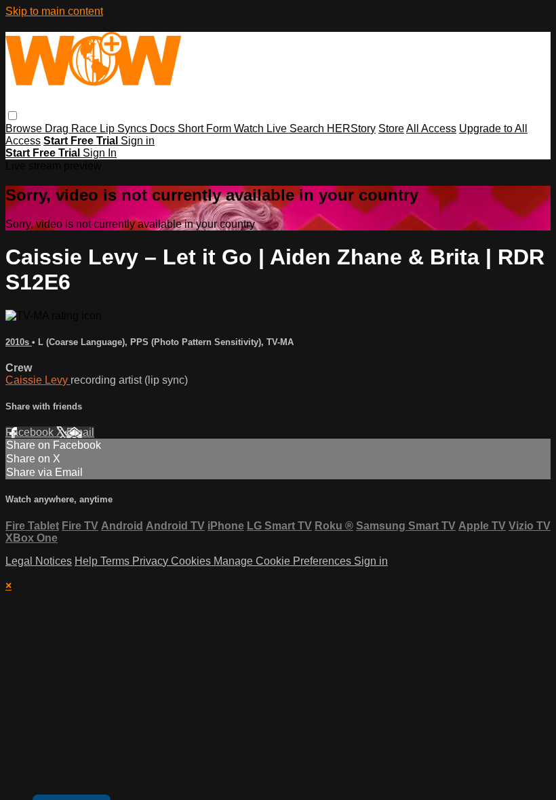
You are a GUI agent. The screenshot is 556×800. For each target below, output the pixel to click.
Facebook (30, 432)
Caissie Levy (38, 380)
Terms (116, 561)
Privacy (151, 561)
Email (80, 432)
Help (87, 561)
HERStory (351, 128)
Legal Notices (38, 561)
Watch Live (262, 128)
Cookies (192, 561)
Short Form (206, 128)
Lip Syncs (125, 128)
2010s (18, 342)
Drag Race (72, 128)
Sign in (138, 140)
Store (391, 128)
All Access (431, 128)
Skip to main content (54, 11)
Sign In (100, 153)
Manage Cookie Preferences (284, 561)
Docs (164, 128)
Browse (25, 128)
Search (308, 128)
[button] (12, 115)
